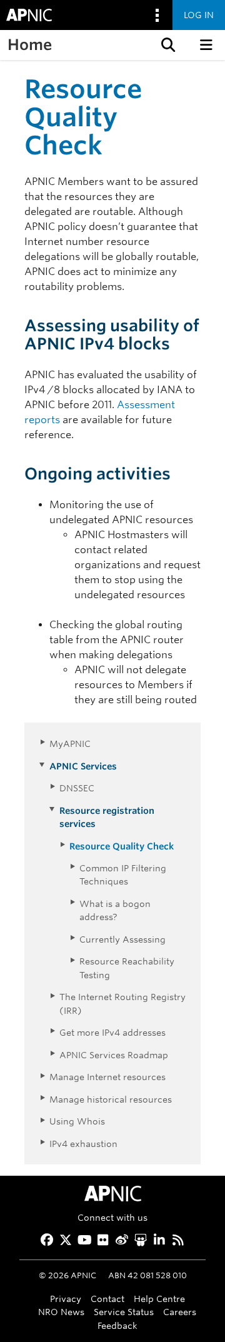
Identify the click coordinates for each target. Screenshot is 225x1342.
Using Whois (77, 1121)
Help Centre (159, 1298)
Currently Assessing (122, 939)
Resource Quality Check (121, 846)
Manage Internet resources (107, 1076)
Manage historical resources (110, 1099)
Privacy (65, 1298)
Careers (179, 1311)
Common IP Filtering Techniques (122, 874)
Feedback (118, 1325)
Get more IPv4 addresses (112, 1032)
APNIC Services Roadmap (113, 1054)
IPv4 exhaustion (83, 1143)
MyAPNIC (70, 743)
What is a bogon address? (115, 910)
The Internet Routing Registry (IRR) (122, 1003)
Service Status (124, 1311)
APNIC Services (83, 766)
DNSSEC (76, 788)
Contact (107, 1298)
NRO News (61, 1311)
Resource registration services (106, 817)
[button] (167, 45)
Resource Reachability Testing (126, 967)
